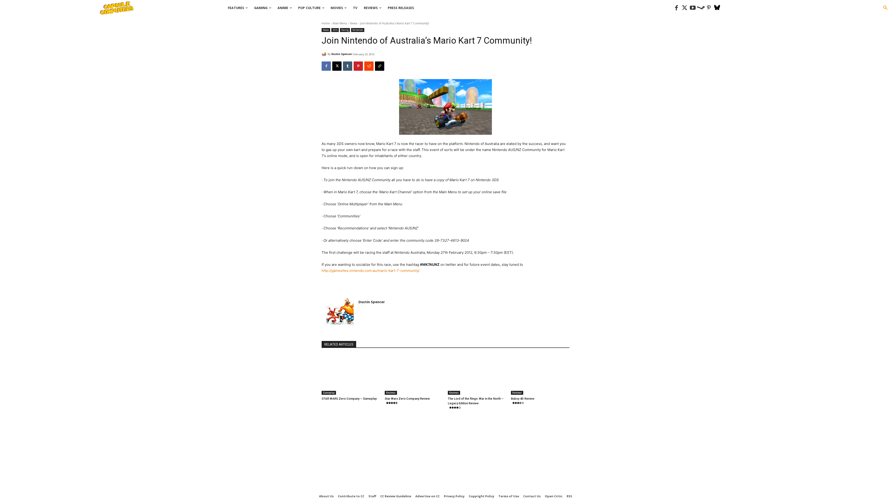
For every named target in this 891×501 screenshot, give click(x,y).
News (353, 23)
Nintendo (357, 30)
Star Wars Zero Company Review (407, 398)
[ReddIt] (369, 66)
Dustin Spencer (341, 54)
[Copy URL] (379, 66)
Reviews (391, 392)
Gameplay (329, 392)
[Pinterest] (709, 8)
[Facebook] (676, 8)
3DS (335, 30)
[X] (337, 66)
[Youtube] (693, 8)
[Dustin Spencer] (325, 54)
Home (326, 23)
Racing (345, 30)
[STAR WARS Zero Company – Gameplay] (351, 374)
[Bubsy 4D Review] (540, 374)
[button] (885, 7)
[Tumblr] (347, 66)
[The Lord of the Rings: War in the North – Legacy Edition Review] (477, 374)
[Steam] (701, 8)
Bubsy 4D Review (522, 398)
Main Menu (340, 23)
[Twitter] (685, 8)
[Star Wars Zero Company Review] (414, 374)
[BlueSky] (717, 8)
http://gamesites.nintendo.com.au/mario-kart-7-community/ (371, 270)
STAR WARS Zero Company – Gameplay (349, 398)
